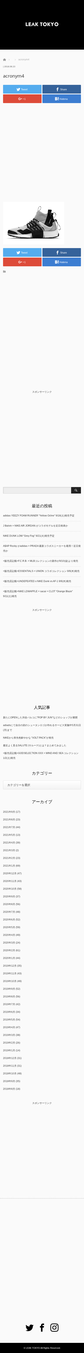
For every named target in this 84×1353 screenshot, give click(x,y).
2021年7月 (9, 827)
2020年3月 (9, 942)
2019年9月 (9, 988)
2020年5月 (9, 927)
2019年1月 (9, 1050)
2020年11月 (10, 881)
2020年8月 (9, 904)
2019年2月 (9, 1042)
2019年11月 (10, 973)
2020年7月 (9, 912)
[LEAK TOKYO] (42, 25)
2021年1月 (9, 865)
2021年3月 (9, 850)
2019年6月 (9, 1012)
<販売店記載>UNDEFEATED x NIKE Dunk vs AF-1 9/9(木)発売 (37, 581)
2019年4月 (9, 1027)
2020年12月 (10, 873)
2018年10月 (10, 1073)
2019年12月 (10, 965)
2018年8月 (9, 1089)
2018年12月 (10, 1058)
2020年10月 (10, 888)
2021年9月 (9, 811)
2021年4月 (9, 842)
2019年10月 (10, 981)
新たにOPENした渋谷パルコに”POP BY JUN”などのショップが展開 (40, 717)
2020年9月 (9, 896)
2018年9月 (9, 1081)
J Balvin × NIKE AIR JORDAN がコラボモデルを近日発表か (35, 525)
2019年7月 (9, 1004)
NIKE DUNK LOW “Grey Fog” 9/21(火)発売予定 (28, 535)
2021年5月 (9, 835)
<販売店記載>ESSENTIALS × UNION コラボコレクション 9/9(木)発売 (41, 571)
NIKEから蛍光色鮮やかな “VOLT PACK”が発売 (28, 737)
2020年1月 (9, 958)
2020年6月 (9, 919)
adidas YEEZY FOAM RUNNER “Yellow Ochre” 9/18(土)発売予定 (38, 515)
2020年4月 (9, 935)
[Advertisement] (42, 149)
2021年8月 (9, 819)
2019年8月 (9, 996)
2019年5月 (9, 1019)
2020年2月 (9, 950)
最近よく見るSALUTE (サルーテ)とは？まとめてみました (34, 745)
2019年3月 (9, 1035)
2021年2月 (9, 858)
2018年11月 (10, 1065)
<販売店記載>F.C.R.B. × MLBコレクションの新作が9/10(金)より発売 (40, 561)
